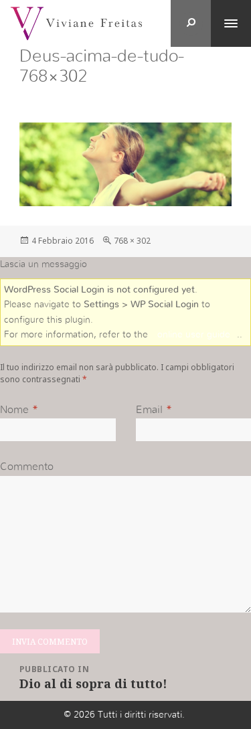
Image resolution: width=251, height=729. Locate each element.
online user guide (193, 334)
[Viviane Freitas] (76, 22)
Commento (27, 466)
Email (149, 409)
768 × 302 (132, 240)
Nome (14, 409)
